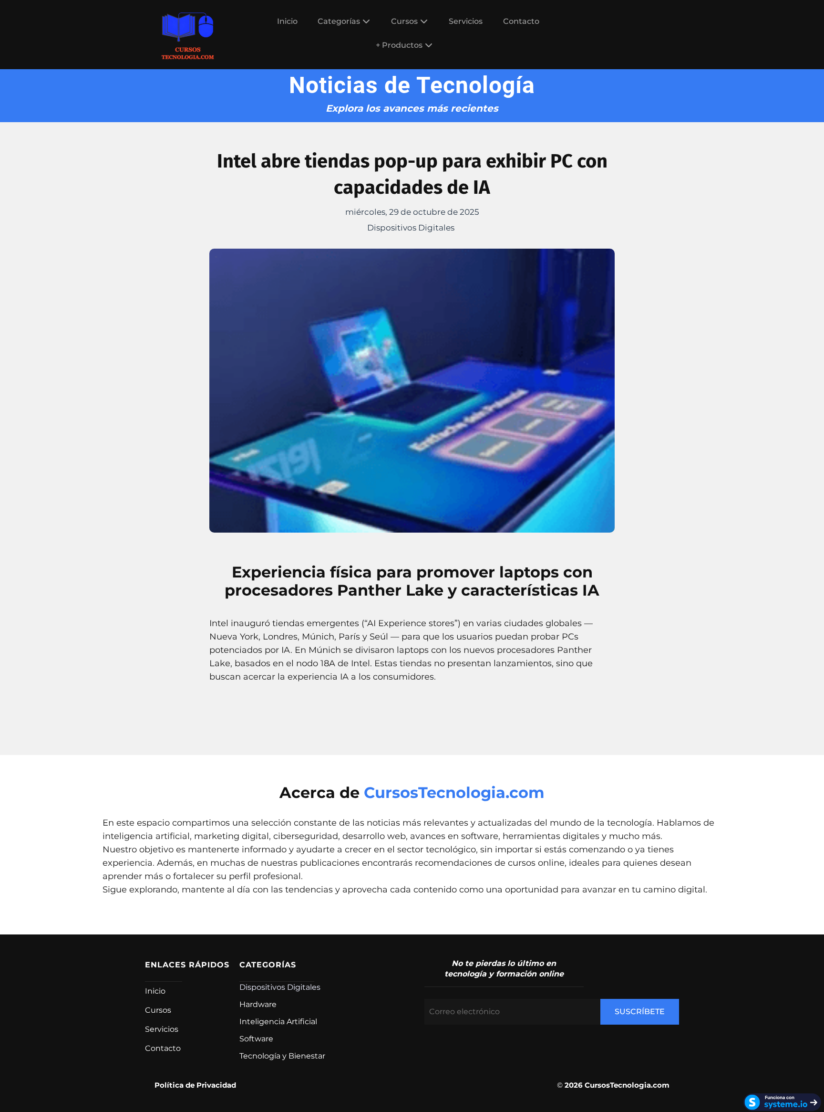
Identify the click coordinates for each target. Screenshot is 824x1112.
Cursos (404, 21)
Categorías (339, 21)
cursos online (536, 863)
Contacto (521, 21)
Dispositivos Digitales (410, 227)
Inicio (287, 21)
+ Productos (399, 45)
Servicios (466, 21)
